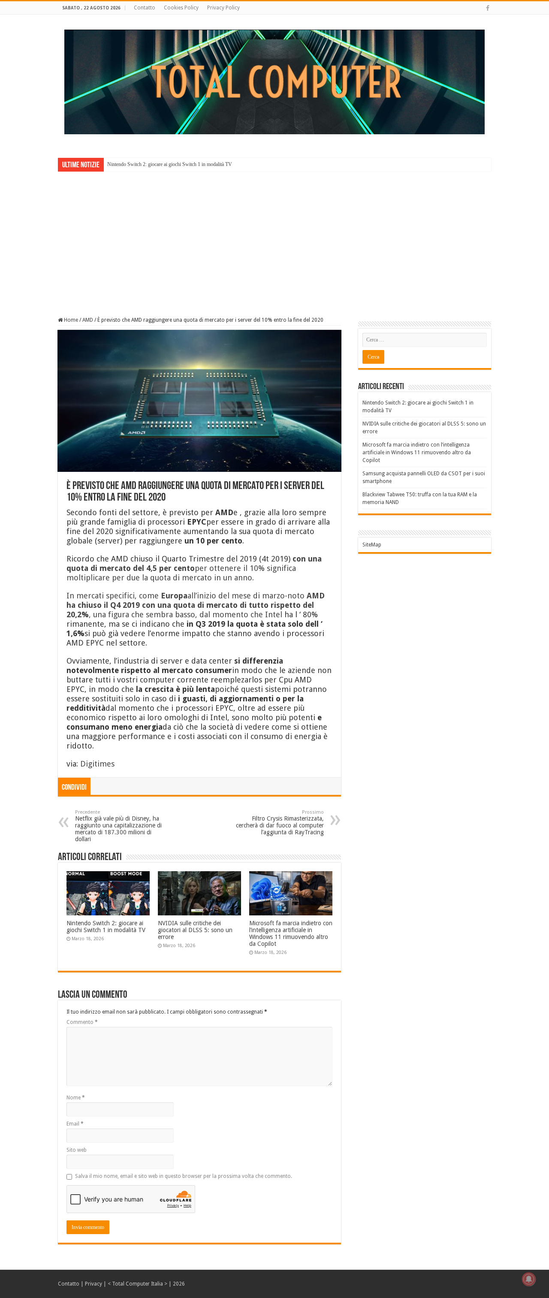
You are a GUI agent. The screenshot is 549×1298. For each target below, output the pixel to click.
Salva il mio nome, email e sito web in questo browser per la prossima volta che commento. (183, 1176)
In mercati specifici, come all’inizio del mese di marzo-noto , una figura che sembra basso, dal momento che (195, 605)
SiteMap (371, 545)
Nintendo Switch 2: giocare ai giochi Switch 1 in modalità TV (169, 164)
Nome (75, 1098)
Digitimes (97, 763)
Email (75, 1124)
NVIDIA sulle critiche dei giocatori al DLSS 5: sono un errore (195, 930)
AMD (87, 320)
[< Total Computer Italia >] (274, 81)
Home (70, 320)
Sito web (76, 1150)
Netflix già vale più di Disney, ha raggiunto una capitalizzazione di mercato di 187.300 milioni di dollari (118, 825)
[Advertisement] (274, 238)
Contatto (144, 8)
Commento (82, 1022)
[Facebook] (487, 8)
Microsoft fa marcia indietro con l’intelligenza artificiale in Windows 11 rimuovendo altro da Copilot (290, 933)
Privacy (93, 1284)
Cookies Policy (181, 8)
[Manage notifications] (529, 1279)
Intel (273, 614)
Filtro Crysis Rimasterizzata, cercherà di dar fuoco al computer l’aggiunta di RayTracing (280, 822)
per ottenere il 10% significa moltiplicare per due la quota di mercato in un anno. (194, 568)
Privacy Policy (223, 8)
